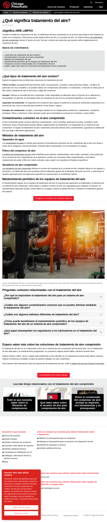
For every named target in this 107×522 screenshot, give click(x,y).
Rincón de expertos (20, 12)
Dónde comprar (10, 439)
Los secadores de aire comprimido (16, 168)
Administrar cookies (70, 515)
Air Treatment (8, 25)
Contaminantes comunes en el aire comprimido (24, 57)
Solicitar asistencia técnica (15, 449)
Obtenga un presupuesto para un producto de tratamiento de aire (66, 441)
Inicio (6, 12)
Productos (74, 7)
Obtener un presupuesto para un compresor (57, 438)
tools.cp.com (44, 477)
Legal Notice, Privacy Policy (47, 515)
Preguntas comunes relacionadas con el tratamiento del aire (29, 64)
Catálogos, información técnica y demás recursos (17, 457)
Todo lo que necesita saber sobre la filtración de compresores (19, 404)
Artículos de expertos (40, 12)
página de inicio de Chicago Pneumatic (88, 364)
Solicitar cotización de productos (17, 442)
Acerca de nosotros (56, 7)
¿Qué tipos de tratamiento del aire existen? (22, 55)
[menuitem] (56, 7)
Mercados (98, 2)
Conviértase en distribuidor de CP (18, 452)
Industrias (88, 7)
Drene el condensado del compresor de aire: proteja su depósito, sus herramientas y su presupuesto (87, 403)
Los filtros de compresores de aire (16, 154)
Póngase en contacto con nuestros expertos (53, 198)
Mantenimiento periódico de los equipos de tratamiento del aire (30, 62)
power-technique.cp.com (49, 488)
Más (101, 7)
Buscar (91, 2)
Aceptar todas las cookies (21, 507)
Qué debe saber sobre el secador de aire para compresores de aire (53, 405)
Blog (6, 462)
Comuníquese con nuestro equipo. (53, 375)
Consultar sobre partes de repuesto (18, 446)
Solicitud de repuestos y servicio (52, 445)
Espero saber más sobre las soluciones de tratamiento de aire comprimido (35, 66)
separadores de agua (15, 143)
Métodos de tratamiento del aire (17, 59)
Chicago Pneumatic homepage (15, 5)
